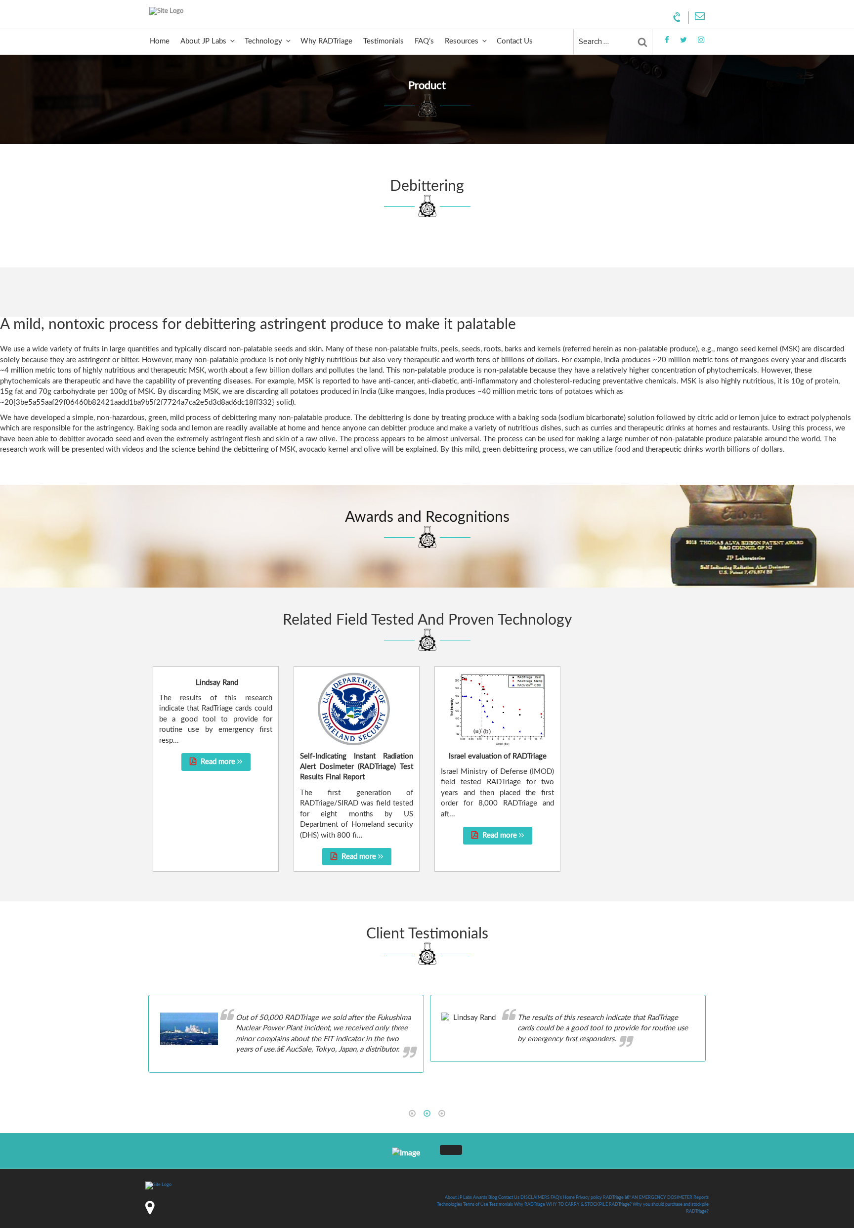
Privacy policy (589, 1197)
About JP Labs (203, 41)
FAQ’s (424, 41)
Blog (492, 1197)
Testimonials (383, 41)
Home (160, 41)
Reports (701, 1197)
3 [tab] (442, 1113)
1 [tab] (412, 1113)
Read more (218, 761)
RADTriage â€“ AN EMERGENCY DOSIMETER (647, 1197)
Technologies (449, 1204)
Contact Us (515, 41)
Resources (461, 41)
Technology (263, 41)
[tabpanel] (427, 1034)
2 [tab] (427, 1113)
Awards (480, 1197)
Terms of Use (475, 1204)
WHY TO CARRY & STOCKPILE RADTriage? (589, 1204)
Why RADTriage (326, 41)
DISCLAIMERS (535, 1197)
